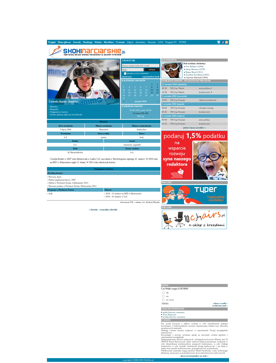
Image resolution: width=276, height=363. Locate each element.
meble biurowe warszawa (173, 312)
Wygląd (52, 42)
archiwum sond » (220, 305)
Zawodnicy (141, 42)
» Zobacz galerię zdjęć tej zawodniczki (65, 114)
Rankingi (87, 42)
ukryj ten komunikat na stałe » (194, 356)
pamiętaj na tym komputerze (137, 73)
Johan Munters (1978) (195, 69)
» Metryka (52, 106)
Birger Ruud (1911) (194, 72)
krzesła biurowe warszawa (174, 317)
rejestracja (127, 76)
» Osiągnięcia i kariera (58, 112)
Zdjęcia (130, 42)
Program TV (171, 42)
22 (152, 93)
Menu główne (64, 42)
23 (157, 93)
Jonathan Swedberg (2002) (197, 75)
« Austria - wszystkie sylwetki (103, 209)
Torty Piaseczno (169, 314)
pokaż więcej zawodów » (194, 128)
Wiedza (98, 42)
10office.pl (149, 360)
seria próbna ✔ (205, 88)
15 (152, 90)
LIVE (160, 42)
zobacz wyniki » (220, 303)
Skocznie (152, 42)
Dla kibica (109, 42)
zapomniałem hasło (151, 76)
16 (157, 90)
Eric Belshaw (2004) (195, 66)
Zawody (77, 42)
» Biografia (53, 109)
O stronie (120, 42)
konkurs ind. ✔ (205, 92)
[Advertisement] (138, 19)
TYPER (182, 42)
